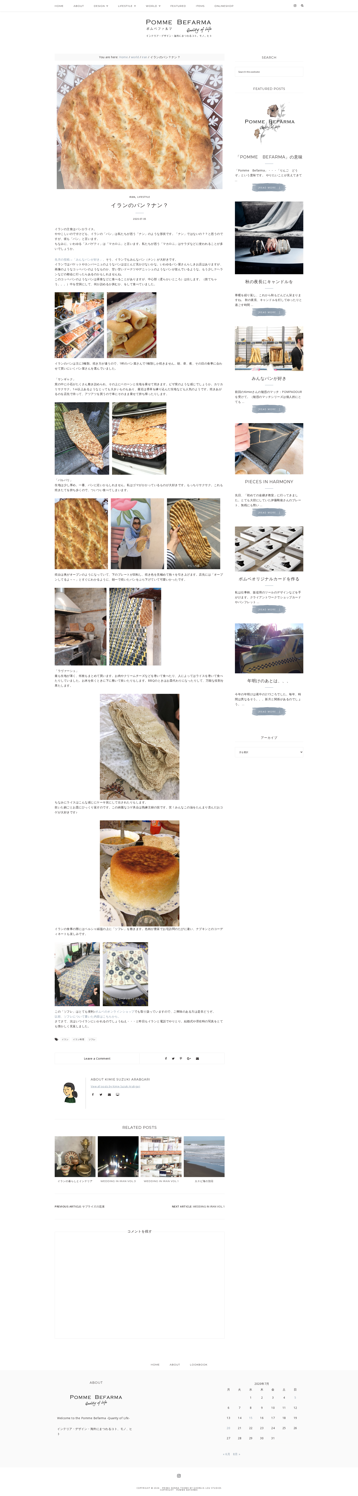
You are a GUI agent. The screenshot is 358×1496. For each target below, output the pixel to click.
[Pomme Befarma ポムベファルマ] (179, 26)
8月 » (236, 1454)
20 (228, 1428)
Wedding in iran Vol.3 (118, 1181)
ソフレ (92, 1039)
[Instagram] (295, 5)
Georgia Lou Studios (207, 1488)
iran (132, 196)
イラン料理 (78, 1039)
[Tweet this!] (173, 1058)
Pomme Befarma (187, 1490)
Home (155, 1364)
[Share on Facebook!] (166, 1058)
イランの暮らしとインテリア (75, 1181)
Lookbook (198, 1364)
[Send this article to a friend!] (197, 1058)
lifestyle (143, 196)
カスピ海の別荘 (204, 1181)
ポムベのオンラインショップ (114, 1011)
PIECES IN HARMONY (269, 481)
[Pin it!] (181, 1058)
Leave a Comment (97, 1058)
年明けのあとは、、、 (269, 680)
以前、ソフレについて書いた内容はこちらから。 (88, 1016)
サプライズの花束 (93, 1206)
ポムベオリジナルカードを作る (269, 578)
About (175, 1364)
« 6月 (226, 1454)
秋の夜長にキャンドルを (269, 281)
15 (251, 1418)
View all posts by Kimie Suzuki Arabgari (115, 1086)
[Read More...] (269, 187)
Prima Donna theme (175, 1488)
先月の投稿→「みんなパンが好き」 (79, 259)
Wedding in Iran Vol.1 (161, 1181)
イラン (65, 1039)
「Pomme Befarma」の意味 (269, 157)
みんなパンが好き (269, 378)
